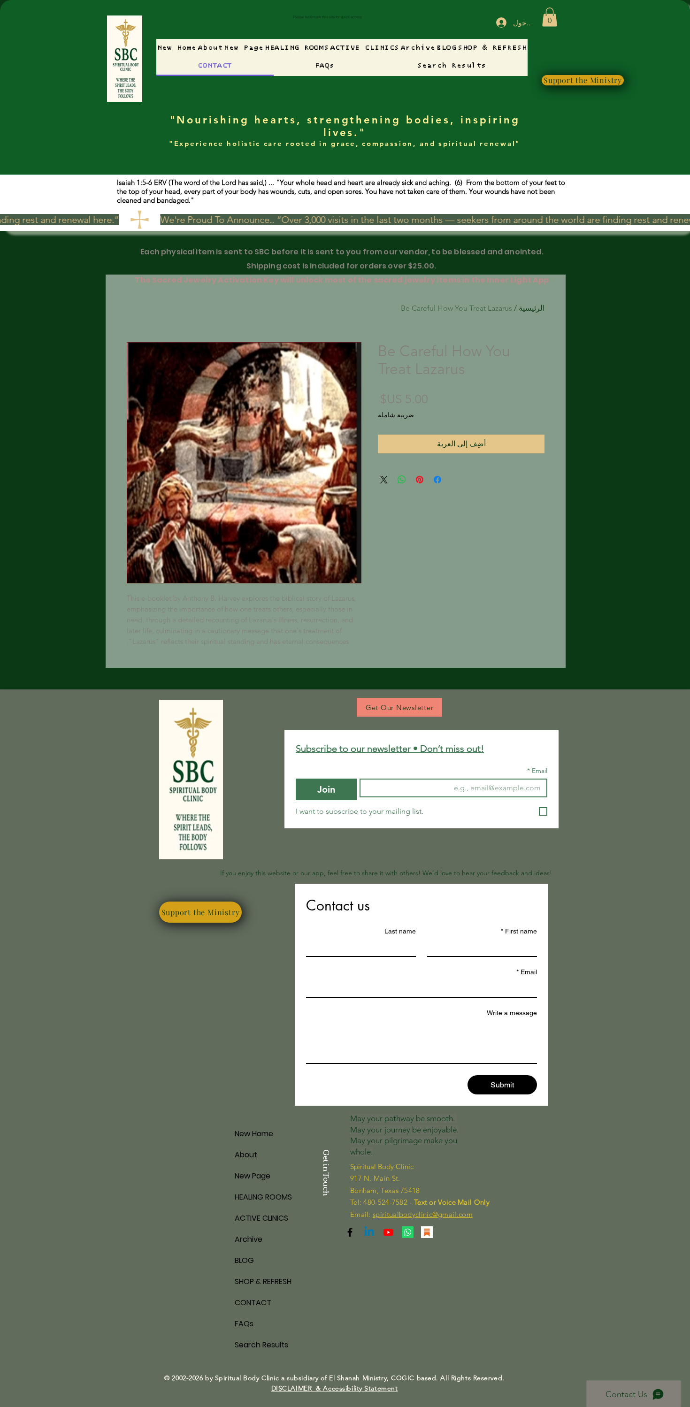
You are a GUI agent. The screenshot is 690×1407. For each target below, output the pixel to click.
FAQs (244, 1323)
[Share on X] (384, 479)
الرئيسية (531, 308)
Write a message (512, 1013)
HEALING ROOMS (263, 1197)
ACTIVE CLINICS (261, 1218)
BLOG (244, 1260)
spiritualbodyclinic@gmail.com (423, 1214)
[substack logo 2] (427, 1232)
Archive (248, 1239)
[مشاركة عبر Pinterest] (419, 479)
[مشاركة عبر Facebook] (437, 479)
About (246, 1154)
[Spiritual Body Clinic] (369, 1232)
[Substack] (350, 1232)
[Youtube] (388, 1232)
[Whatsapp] (408, 1232)
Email (537, 771)
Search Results (261, 1344)
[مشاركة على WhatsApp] (401, 479)
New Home (254, 1133)
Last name (400, 931)
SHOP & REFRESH (263, 1281)
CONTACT (253, 1302)
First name (519, 931)
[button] (550, 17)
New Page (252, 1175)
